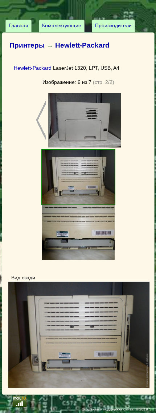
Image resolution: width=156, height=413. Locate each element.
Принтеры (27, 45)
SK (151, 409)
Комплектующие (61, 25)
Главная (18, 25)
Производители (113, 25)
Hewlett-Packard (82, 45)
